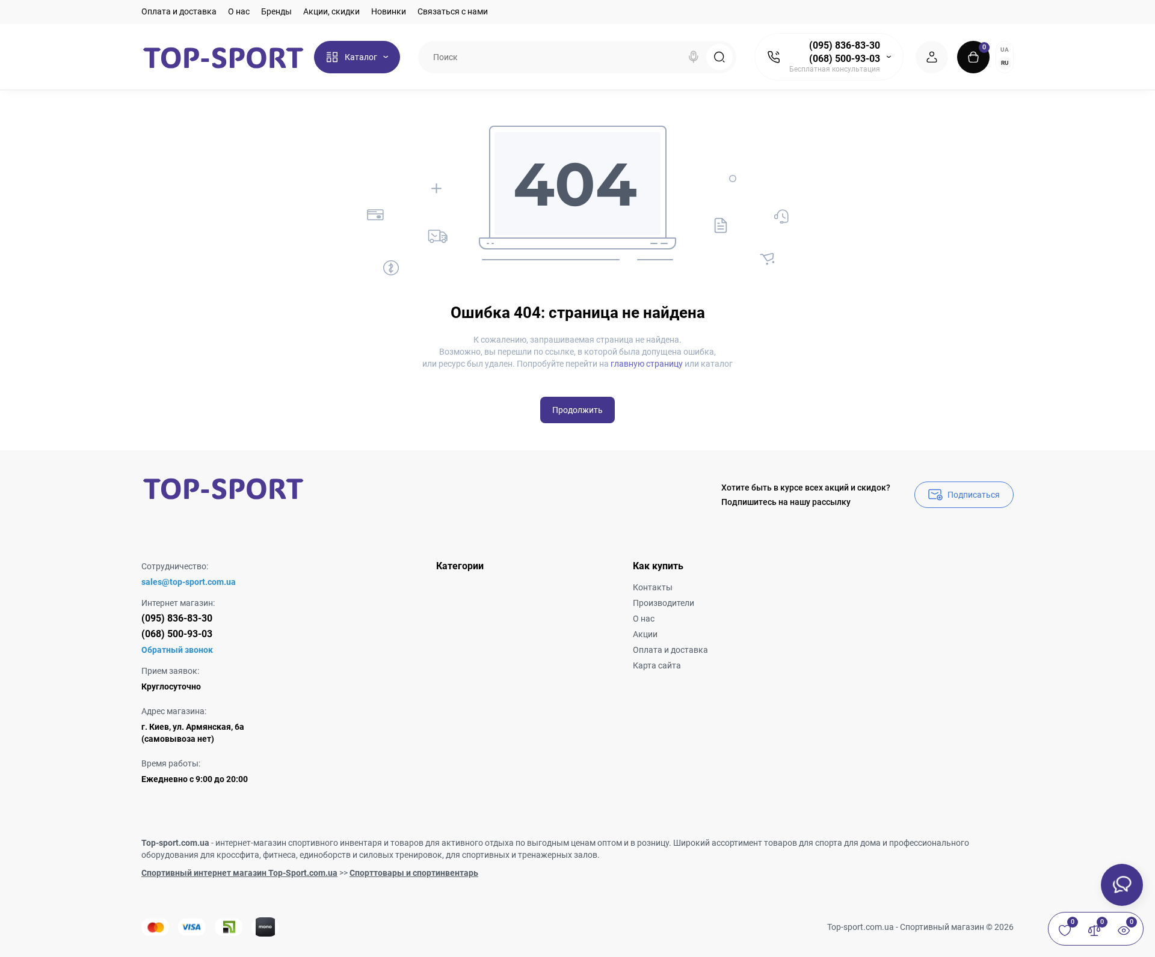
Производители (663, 603)
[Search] (693, 57)
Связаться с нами (452, 11)
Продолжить (577, 410)
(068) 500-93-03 (844, 58)
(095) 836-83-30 (844, 45)
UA (1004, 49)
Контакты (653, 587)
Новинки (388, 11)
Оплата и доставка (179, 11)
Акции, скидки (331, 11)
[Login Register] (932, 57)
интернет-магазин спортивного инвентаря (298, 843)
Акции (645, 634)
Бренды (276, 11)
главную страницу (647, 363)
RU (1005, 63)
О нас (239, 11)
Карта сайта (657, 665)
